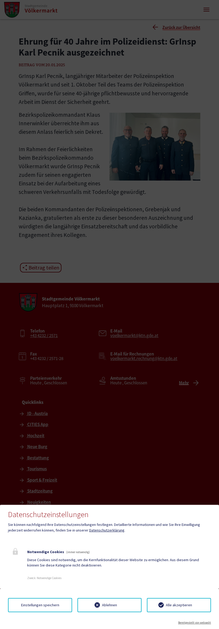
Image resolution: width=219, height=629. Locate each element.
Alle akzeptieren (179, 605)
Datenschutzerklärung (106, 530)
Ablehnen (109, 605)
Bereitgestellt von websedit (194, 622)
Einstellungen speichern (40, 605)
